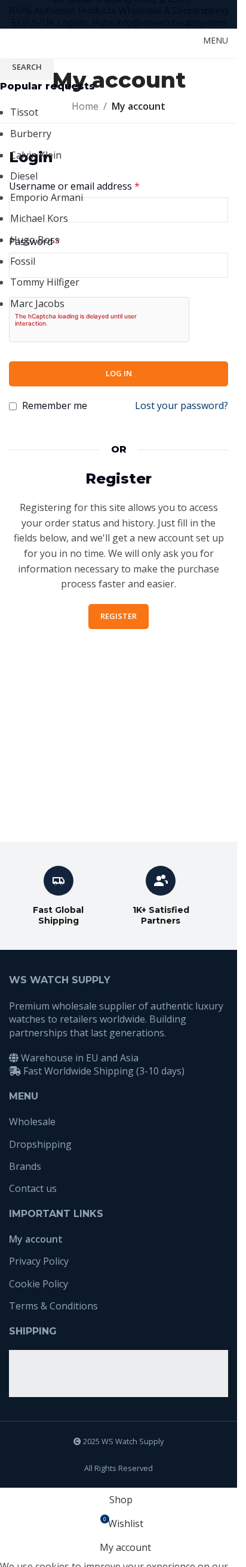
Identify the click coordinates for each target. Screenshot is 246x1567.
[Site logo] (39, 39)
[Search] (172, 40)
